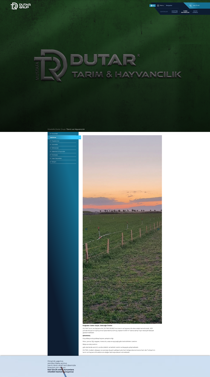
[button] (158, 230)
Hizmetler (55, 144)
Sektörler (53, 137)
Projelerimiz (55, 141)
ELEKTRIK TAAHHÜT (175, 11)
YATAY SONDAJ (195, 11)
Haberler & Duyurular (58, 151)
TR (153, 5)
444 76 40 (196, 5)
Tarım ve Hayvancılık (76, 129)
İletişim (54, 162)
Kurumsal (55, 133)
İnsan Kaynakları (57, 158)
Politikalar (55, 155)
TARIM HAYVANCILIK (185, 11)
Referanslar (55, 148)
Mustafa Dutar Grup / (57, 129)
